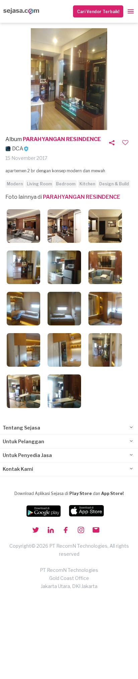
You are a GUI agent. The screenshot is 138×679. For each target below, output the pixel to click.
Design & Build (114, 183)
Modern (15, 183)
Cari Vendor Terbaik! (98, 11)
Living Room (39, 183)
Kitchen (87, 183)
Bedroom (65, 183)
